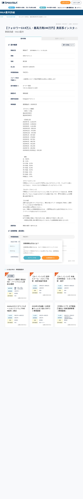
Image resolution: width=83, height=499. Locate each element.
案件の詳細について (68, 45)
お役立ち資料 (76, 2)
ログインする (32, 257)
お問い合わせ (65, 2)
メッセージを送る (33, 496)
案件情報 (23, 38)
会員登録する (50, 257)
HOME (1, 16)
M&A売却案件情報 (11, 16)
